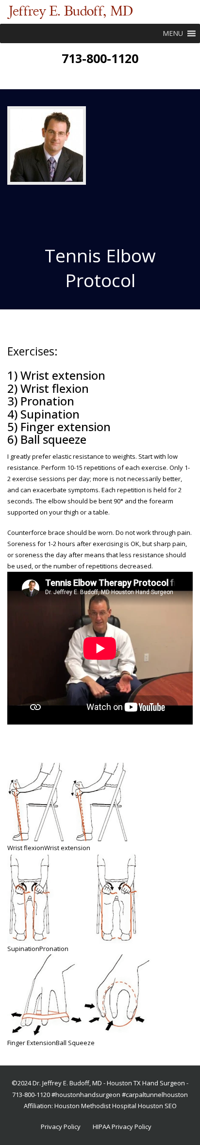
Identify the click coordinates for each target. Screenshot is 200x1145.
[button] (173, 33)
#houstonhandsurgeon (85, 1094)
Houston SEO (157, 1105)
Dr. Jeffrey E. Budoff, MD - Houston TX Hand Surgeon (109, 1083)
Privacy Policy (61, 1126)
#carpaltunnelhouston (155, 1094)
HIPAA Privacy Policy (122, 1126)
